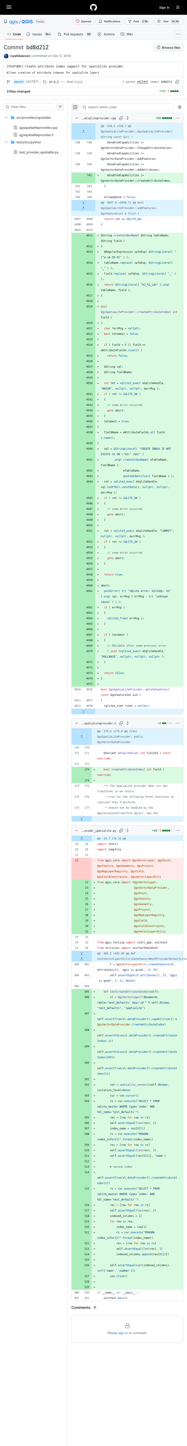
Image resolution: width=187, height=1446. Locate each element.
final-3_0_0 (75, 82)
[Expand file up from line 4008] (83, 208)
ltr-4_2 (54, 82)
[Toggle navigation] (8, 7)
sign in (123, 1333)
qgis (13, 21)
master (19, 81)
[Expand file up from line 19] (82, 838)
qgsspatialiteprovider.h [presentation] (36, 135)
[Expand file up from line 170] (82, 736)
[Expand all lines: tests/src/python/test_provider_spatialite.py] (127, 830)
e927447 (142, 81)
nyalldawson (20, 56)
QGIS (27, 21)
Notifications (112, 21)
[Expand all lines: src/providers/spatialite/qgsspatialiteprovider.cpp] (127, 118)
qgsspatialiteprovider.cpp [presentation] (38, 127)
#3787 (32, 81)
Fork (140, 21)
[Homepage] (93, 7)
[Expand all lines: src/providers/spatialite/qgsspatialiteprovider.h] (127, 723)
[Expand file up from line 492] (82, 959)
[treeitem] (34, 124)
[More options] (177, 118)
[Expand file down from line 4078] (83, 711)
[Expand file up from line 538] (83, 131)
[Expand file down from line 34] (82, 953)
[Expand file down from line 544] (83, 202)
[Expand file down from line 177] (82, 818)
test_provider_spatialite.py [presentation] (39, 152)
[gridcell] (127, 131)
